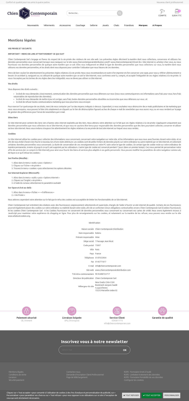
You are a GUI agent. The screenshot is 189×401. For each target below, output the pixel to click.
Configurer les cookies (134, 380)
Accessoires (65, 25)
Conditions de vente (17, 375)
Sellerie (93, 25)
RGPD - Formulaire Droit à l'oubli (137, 372)
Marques (143, 25)
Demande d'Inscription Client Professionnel (85, 375)
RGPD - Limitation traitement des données (142, 375)
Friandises (129, 25)
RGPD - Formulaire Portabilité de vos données (143, 377)
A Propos (157, 25)
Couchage (80, 25)
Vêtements (49, 25)
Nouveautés (33, 25)
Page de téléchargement (76, 377)
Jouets (105, 25)
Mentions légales (16, 372)
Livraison (12, 377)
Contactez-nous (73, 372)
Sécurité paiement (16, 380)
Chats (116, 25)
